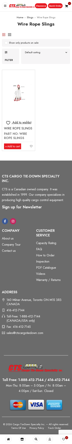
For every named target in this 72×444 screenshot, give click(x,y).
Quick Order (55, 5)
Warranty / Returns (48, 280)
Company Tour (11, 244)
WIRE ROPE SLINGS (18, 128)
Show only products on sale (23, 43)
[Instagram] (13, 221)
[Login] (49, 439)
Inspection (42, 261)
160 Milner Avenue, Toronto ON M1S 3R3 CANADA (34, 302)
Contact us (9, 251)
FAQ (39, 249)
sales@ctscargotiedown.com (25, 333)
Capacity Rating (46, 243)
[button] (41, 5)
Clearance (41, 5)
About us (8, 238)
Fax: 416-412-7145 (19, 327)
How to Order (45, 255)
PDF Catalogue (46, 267)
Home (20, 17)
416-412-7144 (15, 310)
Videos (40, 274)
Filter (9, 60)
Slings (30, 17)
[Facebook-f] (5, 221)
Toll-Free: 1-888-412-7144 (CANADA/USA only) (23, 318)
